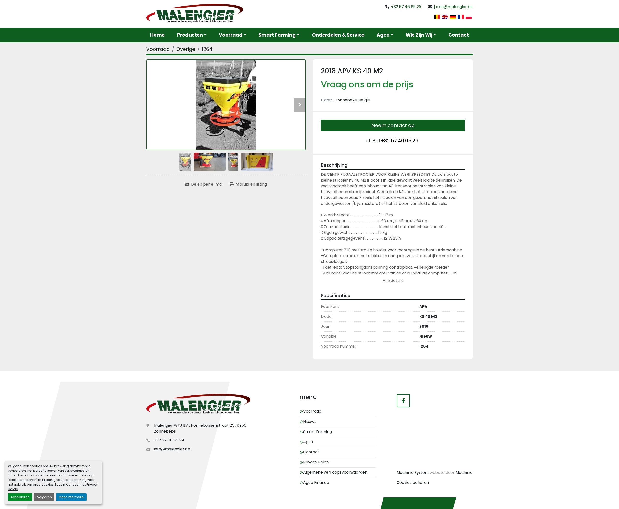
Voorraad (231, 35)
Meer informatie (71, 497)
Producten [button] (190, 35)
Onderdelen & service (338, 35)
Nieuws (309, 421)
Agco (383, 35)
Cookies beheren (413, 482)
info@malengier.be (172, 449)
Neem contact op (393, 125)
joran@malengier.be (453, 6)
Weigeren (44, 497)
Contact (458, 35)
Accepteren (20, 497)
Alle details (393, 280)
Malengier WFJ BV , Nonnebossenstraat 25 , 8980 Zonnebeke (200, 428)
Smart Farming (277, 35)
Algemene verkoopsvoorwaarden (335, 472)
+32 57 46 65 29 (406, 6)
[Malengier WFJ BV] (198, 404)
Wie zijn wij (419, 35)
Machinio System (413, 472)
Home (157, 35)
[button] (232, 35)
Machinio (464, 472)
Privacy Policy (316, 462)
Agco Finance (316, 482)
